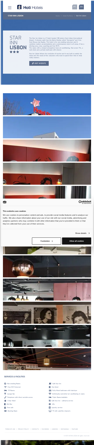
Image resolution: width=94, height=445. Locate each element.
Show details (80, 233)
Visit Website (40, 63)
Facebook (45, 429)
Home (58, 16)
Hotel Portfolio (68, 16)
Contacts (35, 429)
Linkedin (55, 429)
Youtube (74, 429)
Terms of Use (10, 429)
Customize (45, 241)
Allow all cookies (76, 241)
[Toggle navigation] (7, 7)
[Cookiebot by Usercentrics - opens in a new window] (80, 202)
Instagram (65, 429)
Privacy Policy (23, 429)
